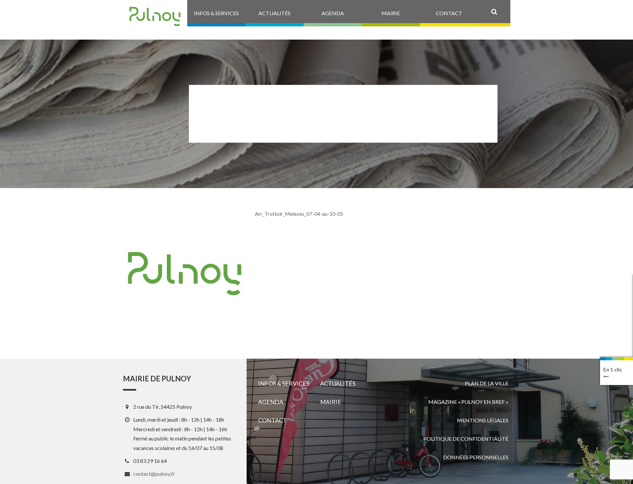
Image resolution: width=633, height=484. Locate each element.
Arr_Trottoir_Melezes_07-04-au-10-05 (299, 213)
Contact (272, 420)
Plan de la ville (486, 383)
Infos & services (283, 383)
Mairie (330, 401)
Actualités (337, 383)
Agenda (270, 401)
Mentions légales (482, 420)
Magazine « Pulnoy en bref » (468, 402)
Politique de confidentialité (465, 439)
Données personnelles (475, 457)
